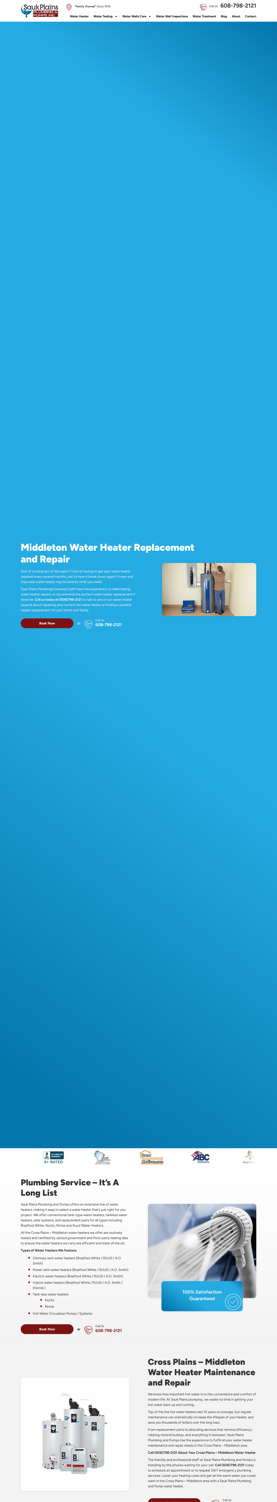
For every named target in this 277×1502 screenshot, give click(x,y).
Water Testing (103, 16)
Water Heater (79, 16)
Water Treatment (204, 16)
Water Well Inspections (172, 16)
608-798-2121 (238, 5)
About (236, 16)
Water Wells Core (134, 16)
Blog (224, 16)
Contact (250, 16)
